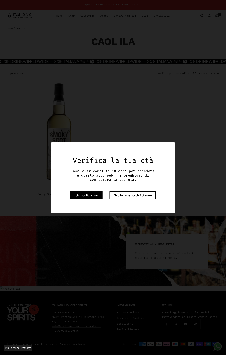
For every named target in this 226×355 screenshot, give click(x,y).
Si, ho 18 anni (86, 195)
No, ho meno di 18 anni (133, 195)
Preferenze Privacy (18, 348)
